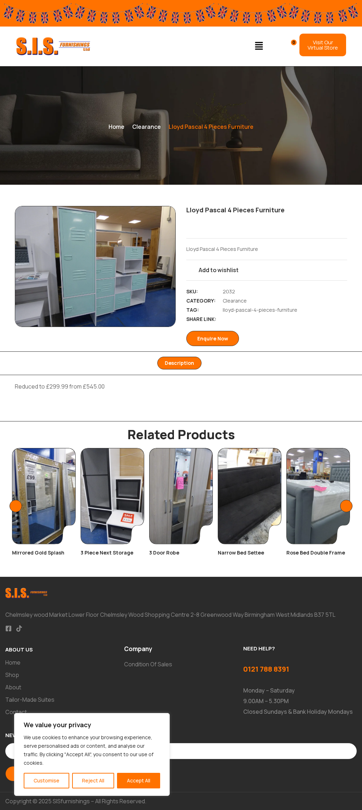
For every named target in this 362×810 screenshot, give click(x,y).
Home (116, 127)
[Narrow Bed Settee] (249, 496)
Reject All (93, 780)
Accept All (138, 780)
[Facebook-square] (8, 628)
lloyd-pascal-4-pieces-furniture (260, 309)
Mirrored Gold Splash (38, 552)
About (13, 687)
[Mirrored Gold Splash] (43, 496)
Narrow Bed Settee (241, 552)
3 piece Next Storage (107, 552)
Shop (12, 675)
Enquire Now (212, 338)
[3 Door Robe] (181, 496)
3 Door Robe (164, 552)
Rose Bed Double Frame (315, 552)
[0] (289, 45)
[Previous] (16, 506)
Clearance (146, 127)
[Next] (346, 506)
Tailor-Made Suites (29, 699)
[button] (259, 46)
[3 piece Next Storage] (112, 496)
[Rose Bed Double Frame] (318, 496)
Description (179, 363)
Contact (16, 712)
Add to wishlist (219, 270)
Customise (46, 780)
